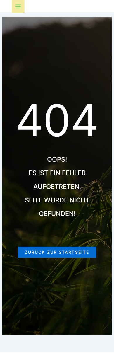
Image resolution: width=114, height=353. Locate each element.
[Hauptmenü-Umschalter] (18, 6)
